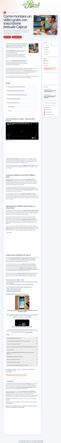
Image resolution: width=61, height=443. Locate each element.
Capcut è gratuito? (10, 349)
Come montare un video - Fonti (13, 102)
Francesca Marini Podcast (49, 114)
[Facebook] (43, 43)
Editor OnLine (28, 440)
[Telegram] (51, 43)
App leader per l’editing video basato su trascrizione (17, 94)
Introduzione (46, 49)
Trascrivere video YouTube (36, 440)
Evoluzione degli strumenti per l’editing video (16, 90)
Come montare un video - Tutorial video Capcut (16, 86)
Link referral (46, 54)
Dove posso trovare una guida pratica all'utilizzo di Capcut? (17, 365)
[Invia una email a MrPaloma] (41, 440)
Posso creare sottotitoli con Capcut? (13, 359)
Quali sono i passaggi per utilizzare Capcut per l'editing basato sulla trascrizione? (21, 346)
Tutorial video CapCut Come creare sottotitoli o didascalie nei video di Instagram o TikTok (16, 45)
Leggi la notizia (7, 37)
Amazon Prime (8, 405)
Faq (10, 110)
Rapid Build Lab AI (48, 109)
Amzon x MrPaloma (53, 103)
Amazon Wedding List (14, 407)
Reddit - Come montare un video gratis (14, 291)
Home (17, 12)
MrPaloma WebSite (48, 112)
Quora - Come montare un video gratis (14, 290)
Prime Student (21, 407)
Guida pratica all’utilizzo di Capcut (14, 98)
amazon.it (7, 399)
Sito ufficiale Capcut (10, 283)
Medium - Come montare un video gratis (14, 288)
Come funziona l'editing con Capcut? (13, 344)
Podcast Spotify (12, 106)
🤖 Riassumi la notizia (17, 37)
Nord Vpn (10, 403)
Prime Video (24, 405)
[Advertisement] (22, 148)
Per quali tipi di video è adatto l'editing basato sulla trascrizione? (18, 341)
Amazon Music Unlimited (16, 405)
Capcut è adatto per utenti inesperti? (13, 362)
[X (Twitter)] (46, 43)
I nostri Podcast (46, 52)
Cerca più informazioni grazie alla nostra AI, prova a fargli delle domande (20, 284)
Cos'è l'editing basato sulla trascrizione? (14, 338)
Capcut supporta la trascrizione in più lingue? (15, 356)
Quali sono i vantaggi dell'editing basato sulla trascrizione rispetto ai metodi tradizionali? (20, 353)
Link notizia (46, 65)
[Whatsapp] (48, 43)
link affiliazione (9, 232)
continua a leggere (28, 317)
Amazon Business (30, 405)
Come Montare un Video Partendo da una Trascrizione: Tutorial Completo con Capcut (22, 281)
